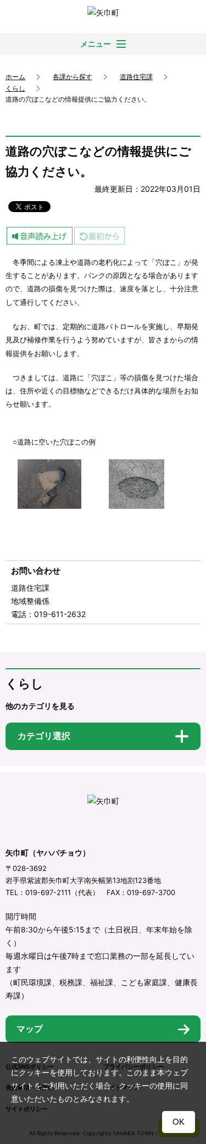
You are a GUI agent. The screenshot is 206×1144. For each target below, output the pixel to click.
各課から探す (72, 77)
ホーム (15, 77)
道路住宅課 (136, 77)
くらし (15, 88)
